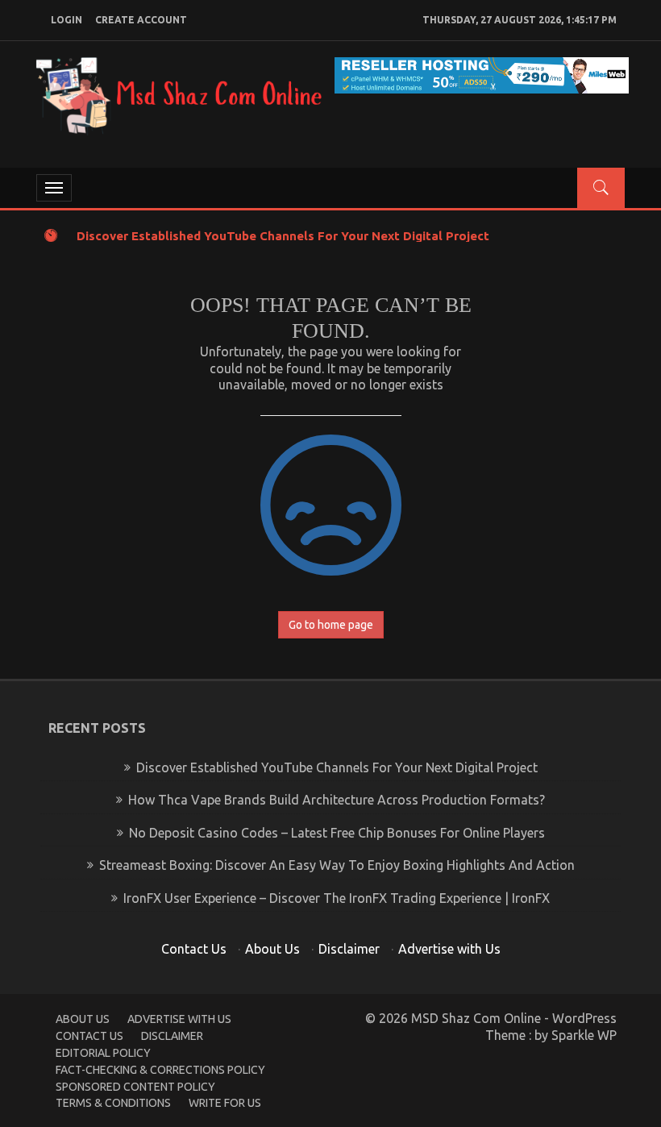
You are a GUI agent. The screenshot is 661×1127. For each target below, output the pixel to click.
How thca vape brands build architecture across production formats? (336, 799)
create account (141, 20)
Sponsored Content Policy (135, 1086)
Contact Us (194, 949)
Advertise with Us (449, 949)
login (66, 20)
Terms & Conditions (113, 1102)
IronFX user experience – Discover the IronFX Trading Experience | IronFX (336, 898)
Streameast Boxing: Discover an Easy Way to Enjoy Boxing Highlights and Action (337, 865)
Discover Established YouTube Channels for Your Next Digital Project (283, 236)
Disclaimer (349, 949)
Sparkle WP (584, 1035)
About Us (272, 949)
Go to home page (331, 624)
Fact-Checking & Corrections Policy (160, 1069)
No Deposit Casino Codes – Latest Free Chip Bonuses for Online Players (337, 832)
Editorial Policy (103, 1052)
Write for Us (225, 1102)
